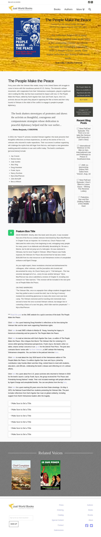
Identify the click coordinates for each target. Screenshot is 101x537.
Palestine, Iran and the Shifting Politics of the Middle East (83, 201)
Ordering (60, 510)
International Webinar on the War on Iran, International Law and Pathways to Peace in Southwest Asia (83, 152)
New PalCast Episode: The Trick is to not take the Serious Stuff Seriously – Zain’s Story (83, 134)
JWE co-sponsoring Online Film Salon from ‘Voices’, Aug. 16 (84, 169)
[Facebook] (89, 2)
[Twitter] (91, 525)
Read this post (16, 315)
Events (90, 515)
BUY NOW (83, 100)
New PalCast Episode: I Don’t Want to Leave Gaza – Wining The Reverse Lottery (83, 185)
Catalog (61, 515)
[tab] (39, 403)
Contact (61, 525)
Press (61, 505)
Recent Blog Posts (84, 121)
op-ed (37, 347)
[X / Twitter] (92, 2)
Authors (90, 505)
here (14, 322)
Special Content (58, 520)
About (91, 520)
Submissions (59, 530)
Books (90, 510)
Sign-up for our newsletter (14, 2)
